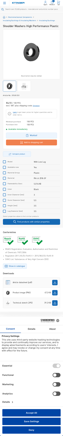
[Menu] (4, 3)
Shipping (36, 106)
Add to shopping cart (33, 142)
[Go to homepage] (18, 3)
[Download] (55, 282)
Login (15, 112)
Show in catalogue (17, 266)
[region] (31, 61)
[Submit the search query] (2, 9)
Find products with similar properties (33, 222)
